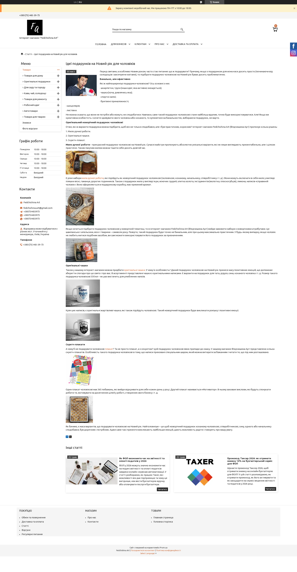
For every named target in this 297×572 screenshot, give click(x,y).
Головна (100, 44)
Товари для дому (33, 75)
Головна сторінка (163, 521)
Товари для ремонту (35, 99)
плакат (109, 349)
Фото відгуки (29, 128)
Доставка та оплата (185, 44)
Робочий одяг (31, 105)
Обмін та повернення (33, 517)
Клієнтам (140, 44)
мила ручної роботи (93, 178)
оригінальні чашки (134, 270)
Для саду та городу (34, 87)
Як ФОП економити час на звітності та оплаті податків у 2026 (142, 459)
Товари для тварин (34, 116)
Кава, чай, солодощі (35, 93)
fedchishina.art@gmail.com (37, 208)
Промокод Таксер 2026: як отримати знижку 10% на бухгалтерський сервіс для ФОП (249, 461)
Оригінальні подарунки (37, 81)
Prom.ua (163, 548)
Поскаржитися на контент (143, 550)
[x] (70, 437)
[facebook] (67, 437)
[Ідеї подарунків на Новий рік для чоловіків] (81, 85)
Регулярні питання (32, 534)
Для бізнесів (118, 44)
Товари (26, 69)
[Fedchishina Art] (34, 27)
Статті (28, 54)
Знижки (26, 122)
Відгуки (26, 530)
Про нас (159, 44)
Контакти (93, 521)
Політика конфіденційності (168, 550)
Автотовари (31, 111)
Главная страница (163, 517)
